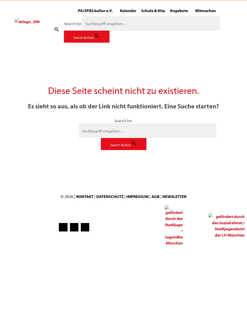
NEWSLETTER (174, 196)
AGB (155, 196)
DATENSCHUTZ (110, 196)
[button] (56, 29)
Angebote (179, 10)
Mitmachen (205, 10)
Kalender (128, 10)
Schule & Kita (153, 10)
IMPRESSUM (137, 196)
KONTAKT (84, 196)
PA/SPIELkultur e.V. (95, 10)
